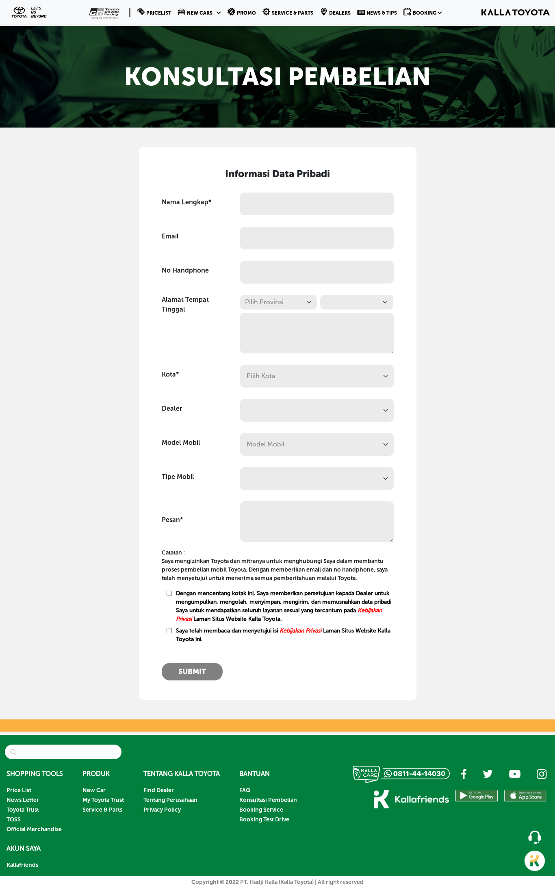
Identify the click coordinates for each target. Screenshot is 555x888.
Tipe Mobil (178, 477)
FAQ (245, 790)
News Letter (23, 800)
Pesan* (172, 520)
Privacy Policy (162, 809)
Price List (19, 790)
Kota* (170, 374)
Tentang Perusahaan (170, 800)
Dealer (172, 408)
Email (170, 236)
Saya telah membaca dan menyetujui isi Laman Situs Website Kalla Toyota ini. (283, 635)
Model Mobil (181, 442)
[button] (199, 12)
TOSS (14, 819)
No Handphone (185, 270)
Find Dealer (158, 790)
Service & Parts (102, 809)
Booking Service (261, 809)
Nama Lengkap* (186, 202)
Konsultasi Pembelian (268, 800)
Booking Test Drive (264, 819)
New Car (94, 790)
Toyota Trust (23, 809)
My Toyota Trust (103, 800)
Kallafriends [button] (22, 865)
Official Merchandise (34, 829)
